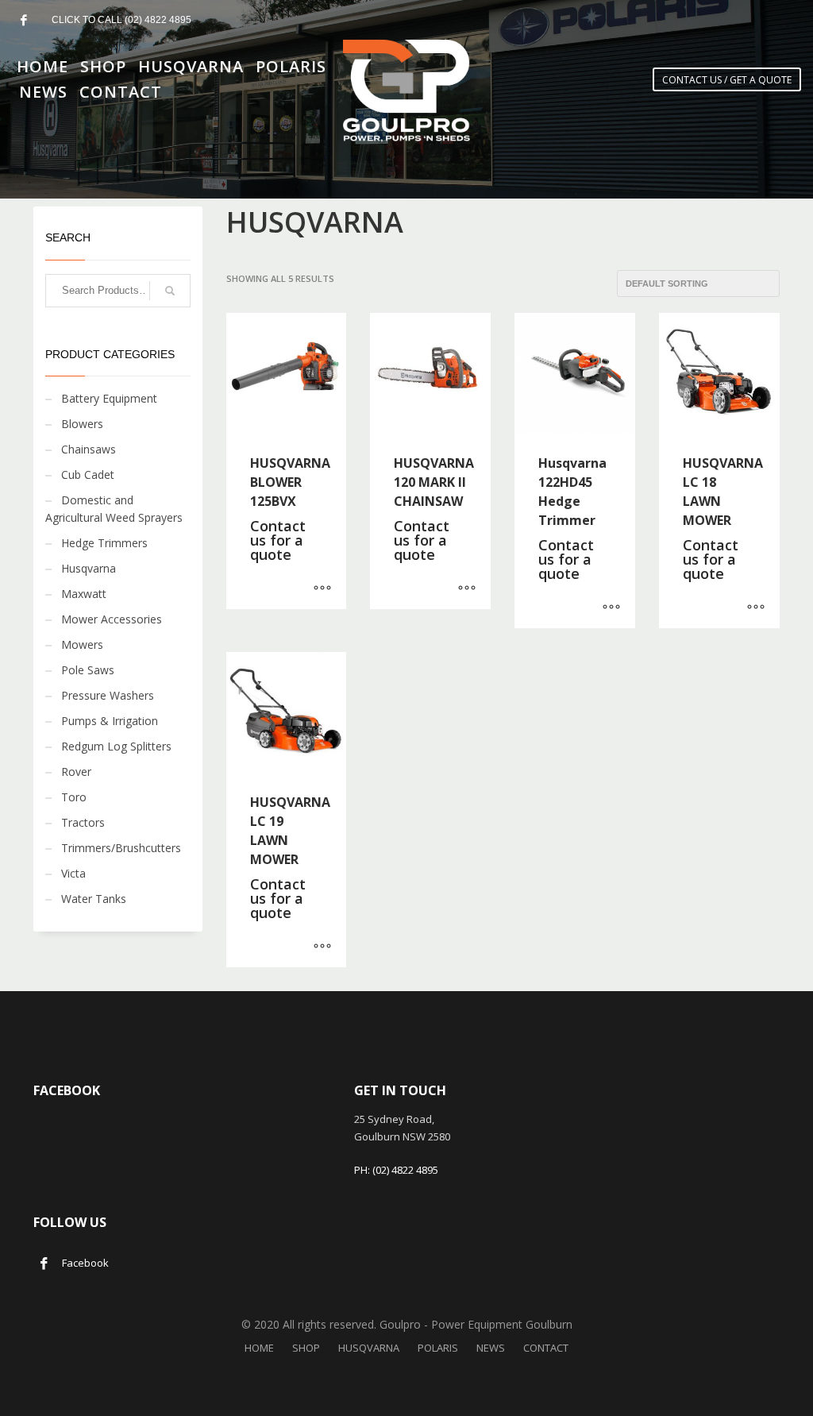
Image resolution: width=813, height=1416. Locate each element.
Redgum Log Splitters (116, 746)
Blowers (82, 423)
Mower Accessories (111, 619)
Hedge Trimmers (104, 542)
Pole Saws (87, 669)
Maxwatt (83, 593)
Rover (76, 771)
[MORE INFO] (322, 589)
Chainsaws (88, 449)
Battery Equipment (109, 398)
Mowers (82, 644)
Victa (73, 873)
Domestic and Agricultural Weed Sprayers (114, 508)
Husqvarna (88, 568)
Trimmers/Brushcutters (121, 847)
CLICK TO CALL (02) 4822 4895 (121, 19)
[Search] (170, 290)
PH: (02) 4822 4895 (396, 1170)
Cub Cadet (87, 474)
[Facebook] (24, 20)
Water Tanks (93, 898)
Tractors (83, 822)
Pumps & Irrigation (109, 720)
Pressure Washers (107, 695)
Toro (74, 796)
